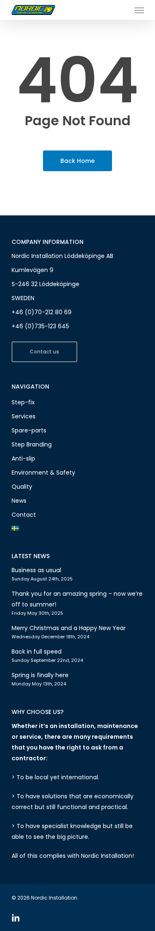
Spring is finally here (40, 675)
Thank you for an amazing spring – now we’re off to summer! (77, 599)
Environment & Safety (43, 472)
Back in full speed (37, 651)
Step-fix (23, 402)
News (19, 501)
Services (24, 416)
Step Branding (32, 444)
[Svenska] (78, 528)
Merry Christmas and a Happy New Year (69, 628)
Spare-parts (29, 430)
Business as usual (36, 570)
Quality (22, 486)
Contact (24, 515)
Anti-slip (23, 458)
